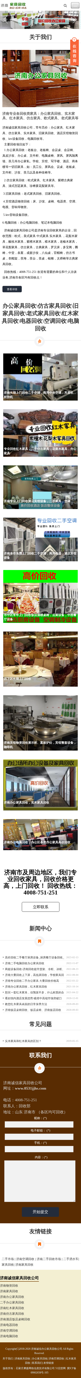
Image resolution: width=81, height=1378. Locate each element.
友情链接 (48, 1362)
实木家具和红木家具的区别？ (23, 1041)
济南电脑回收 (9, 1336)
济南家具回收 (24, 1264)
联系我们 (37, 1362)
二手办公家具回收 (12, 1302)
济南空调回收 (25, 1259)
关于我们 (8, 1358)
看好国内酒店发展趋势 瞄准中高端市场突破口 (33, 998)
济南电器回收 (9, 1325)
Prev (6, 19)
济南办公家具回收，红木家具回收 (26, 986)
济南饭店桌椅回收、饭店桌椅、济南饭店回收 (33, 1010)
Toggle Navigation (75, 5)
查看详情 (12, 289)
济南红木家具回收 (12, 1308)
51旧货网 (60, 1368)
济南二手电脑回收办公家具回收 (24, 963)
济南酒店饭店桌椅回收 (15, 1319)
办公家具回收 (40, 1358)
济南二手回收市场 (49, 1259)
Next (74, 19)
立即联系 (40, 907)
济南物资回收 (9, 1285)
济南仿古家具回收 (12, 1313)
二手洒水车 (70, 1259)
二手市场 (8, 1259)
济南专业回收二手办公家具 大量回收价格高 (32, 980)
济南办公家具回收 (12, 1296)
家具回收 (8, 1264)
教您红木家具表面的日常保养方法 (26, 1004)
